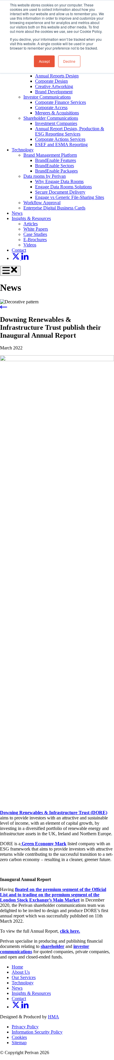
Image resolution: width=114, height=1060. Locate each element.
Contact (19, 250)
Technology (23, 149)
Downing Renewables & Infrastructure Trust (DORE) (53, 812)
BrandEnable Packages (56, 170)
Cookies (19, 1037)
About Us (21, 972)
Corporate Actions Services (60, 139)
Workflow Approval (42, 202)
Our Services (24, 977)
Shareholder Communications (50, 118)
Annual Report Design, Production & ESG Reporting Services (69, 131)
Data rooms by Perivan (44, 176)
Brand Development (53, 91)
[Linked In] (25, 258)
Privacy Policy (25, 1026)
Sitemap (19, 1042)
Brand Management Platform (50, 155)
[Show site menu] (10, 271)
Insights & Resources (31, 218)
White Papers (35, 228)
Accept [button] (44, 61)
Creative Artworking (54, 86)
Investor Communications (47, 96)
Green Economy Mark (43, 843)
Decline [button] (69, 61)
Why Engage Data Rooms (59, 181)
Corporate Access (51, 107)
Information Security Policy (37, 1031)
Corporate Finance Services (60, 102)
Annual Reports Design (57, 75)
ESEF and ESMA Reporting (61, 144)
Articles (30, 223)
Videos (29, 244)
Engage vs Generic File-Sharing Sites (69, 197)
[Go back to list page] (3, 307)
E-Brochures (35, 239)
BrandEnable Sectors (54, 165)
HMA (53, 1016)
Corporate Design (51, 81)
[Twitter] (16, 258)
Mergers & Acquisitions (57, 112)
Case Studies (35, 234)
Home (17, 966)
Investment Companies (56, 123)
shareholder (52, 946)
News (17, 213)
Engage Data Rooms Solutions (63, 186)
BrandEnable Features (55, 160)
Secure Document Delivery (60, 192)
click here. (70, 931)
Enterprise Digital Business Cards (54, 207)
